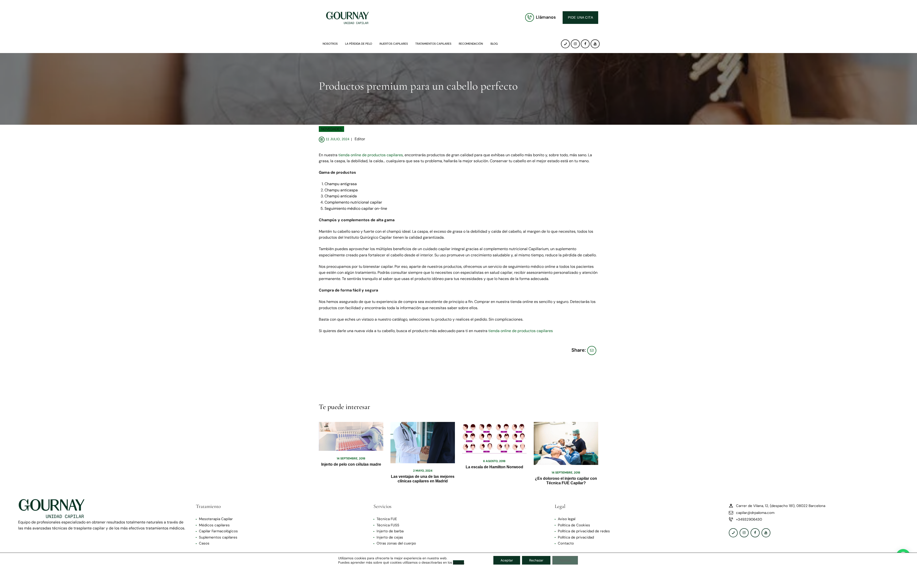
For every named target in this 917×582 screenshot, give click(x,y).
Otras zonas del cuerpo (396, 543)
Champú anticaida (341, 196)
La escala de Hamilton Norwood (494, 467)
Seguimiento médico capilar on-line (356, 208)
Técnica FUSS (388, 525)
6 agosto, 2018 (494, 461)
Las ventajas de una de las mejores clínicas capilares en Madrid (422, 478)
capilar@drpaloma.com (755, 512)
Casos (204, 543)
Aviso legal (566, 519)
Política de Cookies (574, 525)
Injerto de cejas (390, 537)
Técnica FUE (387, 519)
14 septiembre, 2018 (351, 458)
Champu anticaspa (341, 190)
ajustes (458, 562)
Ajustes (565, 560)
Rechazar (536, 560)
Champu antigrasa (341, 183)
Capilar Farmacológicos (218, 531)
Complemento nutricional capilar (353, 202)
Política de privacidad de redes (584, 531)
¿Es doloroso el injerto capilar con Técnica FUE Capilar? (566, 480)
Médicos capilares (214, 525)
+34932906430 (749, 519)
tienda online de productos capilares (370, 154)
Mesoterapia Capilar (216, 519)
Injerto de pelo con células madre (351, 464)
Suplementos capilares (218, 537)
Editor (360, 138)
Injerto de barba (390, 531)
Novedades (331, 129)
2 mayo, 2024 (422, 471)
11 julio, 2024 (337, 139)
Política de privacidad (576, 537)
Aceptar (507, 560)
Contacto (566, 543)
